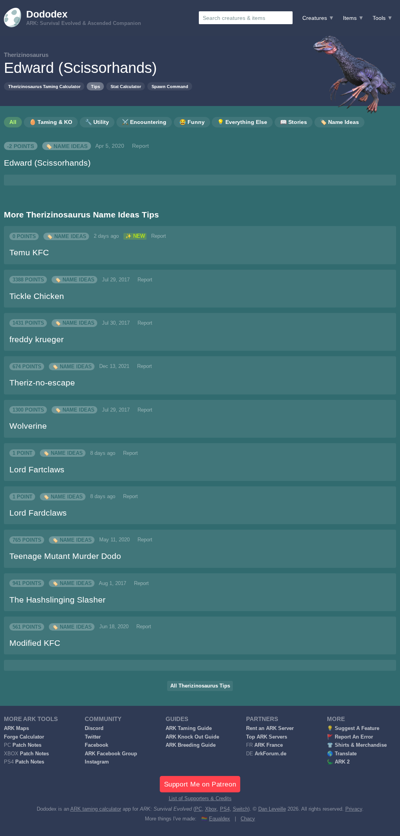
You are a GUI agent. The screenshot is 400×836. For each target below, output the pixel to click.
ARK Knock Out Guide (192, 737)
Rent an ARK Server (270, 728)
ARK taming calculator (95, 809)
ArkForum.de (270, 753)
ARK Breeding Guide (191, 745)
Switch (240, 809)
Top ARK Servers (266, 737)
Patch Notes (26, 745)
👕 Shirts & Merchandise (357, 745)
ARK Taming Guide (189, 728)
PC (198, 809)
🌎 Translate (342, 753)
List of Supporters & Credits (200, 798)
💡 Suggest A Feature (353, 728)
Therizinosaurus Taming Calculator (44, 86)
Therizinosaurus (26, 54)
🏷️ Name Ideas (66, 146)
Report (140, 146)
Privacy (353, 809)
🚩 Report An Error (350, 737)
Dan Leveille (272, 809)
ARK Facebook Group (111, 753)
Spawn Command (170, 86)
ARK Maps (16, 728)
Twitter (93, 737)
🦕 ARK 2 (338, 762)
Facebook (96, 745)
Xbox (211, 809)
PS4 (225, 809)
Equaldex (219, 819)
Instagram (97, 762)
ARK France (268, 745)
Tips (95, 86)
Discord (94, 728)
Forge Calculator (24, 737)
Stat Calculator (126, 86)
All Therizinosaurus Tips (200, 686)
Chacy (248, 819)
